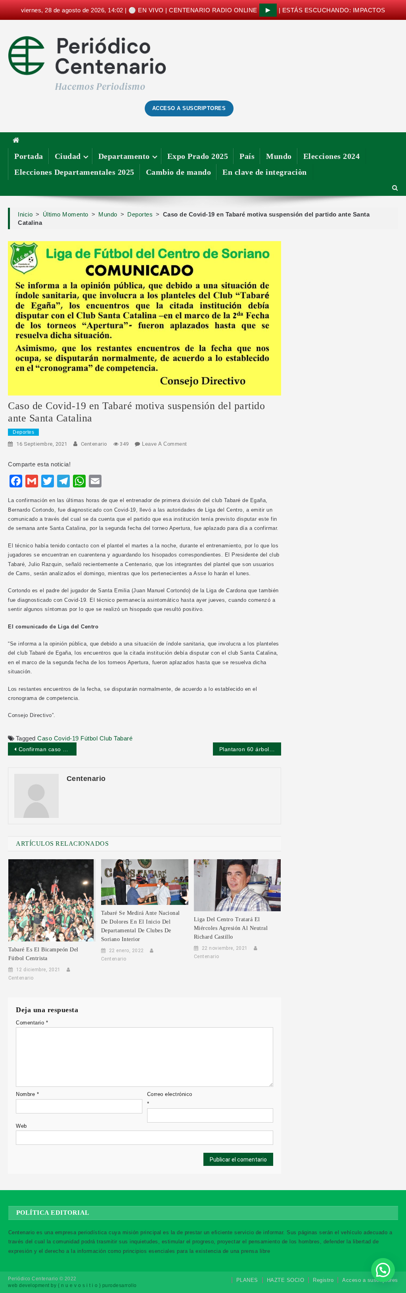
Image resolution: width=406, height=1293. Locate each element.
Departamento (124, 156)
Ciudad (68, 156)
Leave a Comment (164, 444)
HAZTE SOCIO (285, 1280)
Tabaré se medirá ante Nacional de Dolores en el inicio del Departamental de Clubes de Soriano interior (140, 926)
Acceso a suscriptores (370, 1280)
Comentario (32, 1023)
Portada (28, 156)
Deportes (23, 432)
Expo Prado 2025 (197, 156)
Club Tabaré (116, 738)
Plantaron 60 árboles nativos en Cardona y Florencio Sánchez (250, 749)
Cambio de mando (178, 172)
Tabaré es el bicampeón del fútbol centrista (43, 954)
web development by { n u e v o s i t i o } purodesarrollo (72, 1285)
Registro (323, 1280)
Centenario (94, 444)
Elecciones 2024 (331, 156)
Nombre (27, 1094)
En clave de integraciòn (264, 172)
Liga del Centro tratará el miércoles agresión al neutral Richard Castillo (231, 928)
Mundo (279, 156)
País (247, 156)
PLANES (247, 1280)
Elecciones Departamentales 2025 (74, 172)
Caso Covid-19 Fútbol (67, 738)
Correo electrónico (169, 1098)
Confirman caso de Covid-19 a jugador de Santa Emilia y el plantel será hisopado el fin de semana (47, 749)
